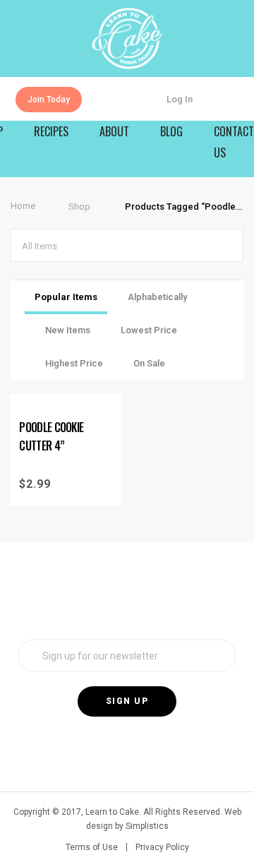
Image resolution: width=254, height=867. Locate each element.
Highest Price (74, 363)
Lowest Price (149, 330)
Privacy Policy (162, 847)
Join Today (49, 99)
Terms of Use (92, 847)
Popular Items (66, 297)
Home (23, 206)
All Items (39, 246)
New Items (67, 330)
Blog (171, 131)
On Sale (149, 363)
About (114, 131)
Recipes (51, 131)
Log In (180, 99)
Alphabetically (157, 297)
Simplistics (147, 826)
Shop (79, 206)
